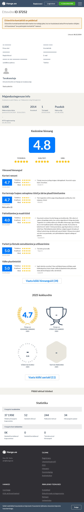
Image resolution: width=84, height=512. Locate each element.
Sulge (76, 507)
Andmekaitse (47, 475)
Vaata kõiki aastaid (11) (42, 377)
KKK (44, 465)
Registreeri (37, 4)
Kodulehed (46, 490)
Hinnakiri (45, 468)
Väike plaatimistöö (11, 261)
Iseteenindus (46, 500)
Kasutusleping (47, 472)
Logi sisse (51, 4)
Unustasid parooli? (49, 461)
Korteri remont (9, 175)
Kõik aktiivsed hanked (11, 493)
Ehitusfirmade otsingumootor (53, 493)
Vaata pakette (7, 86)
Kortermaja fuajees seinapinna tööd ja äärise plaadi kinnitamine (33, 193)
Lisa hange (6, 490)
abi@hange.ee (8, 461)
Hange (9, 3)
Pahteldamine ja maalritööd (16, 213)
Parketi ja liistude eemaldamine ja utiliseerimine (25, 244)
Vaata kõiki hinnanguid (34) (42, 280)
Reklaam (45, 497)
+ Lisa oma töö (67, 3)
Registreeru (46, 458)
